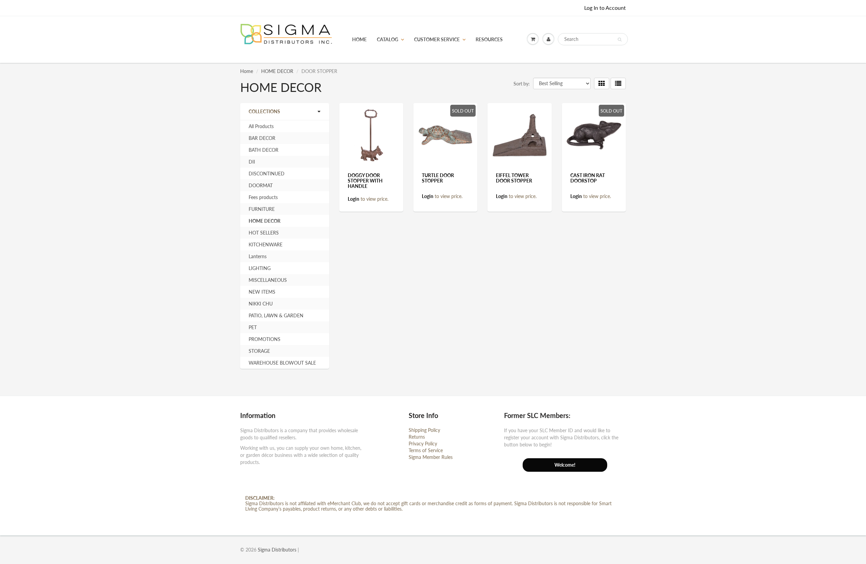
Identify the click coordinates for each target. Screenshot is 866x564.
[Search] (619, 39)
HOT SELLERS (264, 233)
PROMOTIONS (264, 339)
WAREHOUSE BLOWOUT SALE (282, 363)
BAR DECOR (262, 138)
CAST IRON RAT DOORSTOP (587, 177)
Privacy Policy (423, 443)
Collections (264, 111)
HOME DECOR (277, 71)
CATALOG (387, 39)
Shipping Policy (424, 430)
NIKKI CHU (261, 303)
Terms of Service (426, 450)
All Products (261, 126)
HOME (359, 39)
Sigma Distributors (277, 550)
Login (353, 199)
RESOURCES (489, 39)
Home (246, 71)
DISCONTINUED (266, 173)
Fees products (263, 197)
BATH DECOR (263, 150)
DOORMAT (261, 185)
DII (252, 162)
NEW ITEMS (262, 292)
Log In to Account (605, 7)
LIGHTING (260, 268)
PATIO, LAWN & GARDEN (276, 315)
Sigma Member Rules (431, 457)
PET (253, 327)
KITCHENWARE (265, 244)
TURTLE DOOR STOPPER (438, 177)
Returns (417, 437)
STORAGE (259, 351)
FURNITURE (262, 209)
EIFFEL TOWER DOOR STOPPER (514, 177)
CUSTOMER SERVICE (437, 39)
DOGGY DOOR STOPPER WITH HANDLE (365, 180)
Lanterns (258, 256)
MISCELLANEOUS (268, 280)
